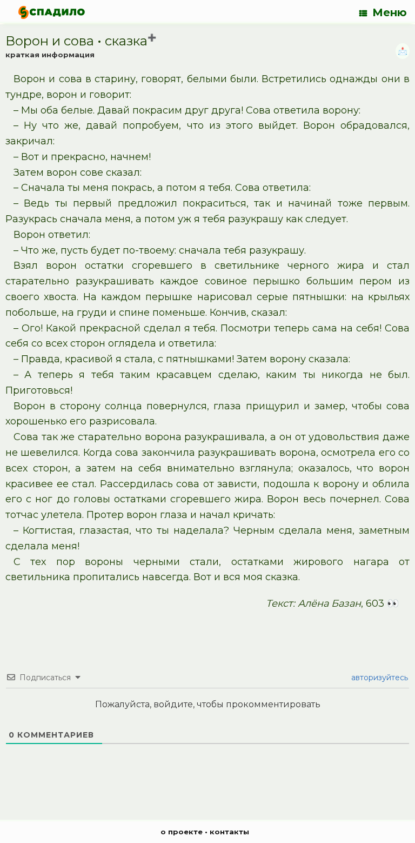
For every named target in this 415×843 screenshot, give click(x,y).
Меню (389, 12)
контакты (229, 831)
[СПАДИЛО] (51, 12)
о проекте (181, 831)
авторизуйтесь (378, 677)
